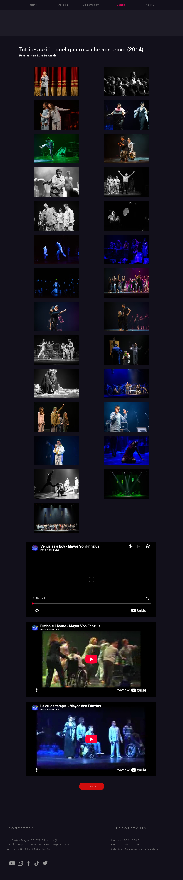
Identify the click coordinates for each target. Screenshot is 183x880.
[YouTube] (12, 863)
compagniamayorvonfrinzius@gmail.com (42, 844)
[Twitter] (44, 863)
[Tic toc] (36, 863)
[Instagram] (20, 863)
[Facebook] (28, 863)
